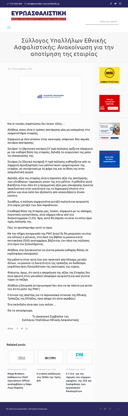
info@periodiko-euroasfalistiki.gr (43, 3)
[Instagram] (120, 3)
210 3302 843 (16, 3)
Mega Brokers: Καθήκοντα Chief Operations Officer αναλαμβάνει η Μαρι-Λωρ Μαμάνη (20, 380)
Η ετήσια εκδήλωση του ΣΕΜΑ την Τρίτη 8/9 (49, 377)
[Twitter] (115, 3)
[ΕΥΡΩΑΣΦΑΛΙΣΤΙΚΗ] (38, 15)
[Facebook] (111, 3)
